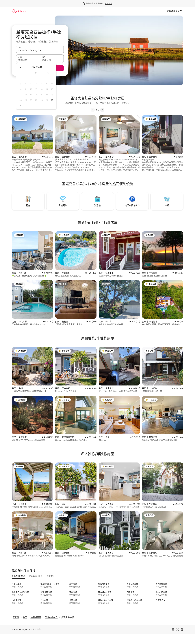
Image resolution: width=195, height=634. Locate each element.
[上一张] (93, 110)
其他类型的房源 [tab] (18, 576)
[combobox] (40, 50)
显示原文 (108, 3)
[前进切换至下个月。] (52, 67)
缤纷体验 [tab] (50, 576)
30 (52, 100)
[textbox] (28, 59)
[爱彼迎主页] (18, 11)
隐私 (32, 629)
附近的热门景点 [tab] (35, 576)
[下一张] (102, 110)
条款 (39, 629)
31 (20, 105)
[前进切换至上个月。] (21, 67)
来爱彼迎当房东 (174, 11)
